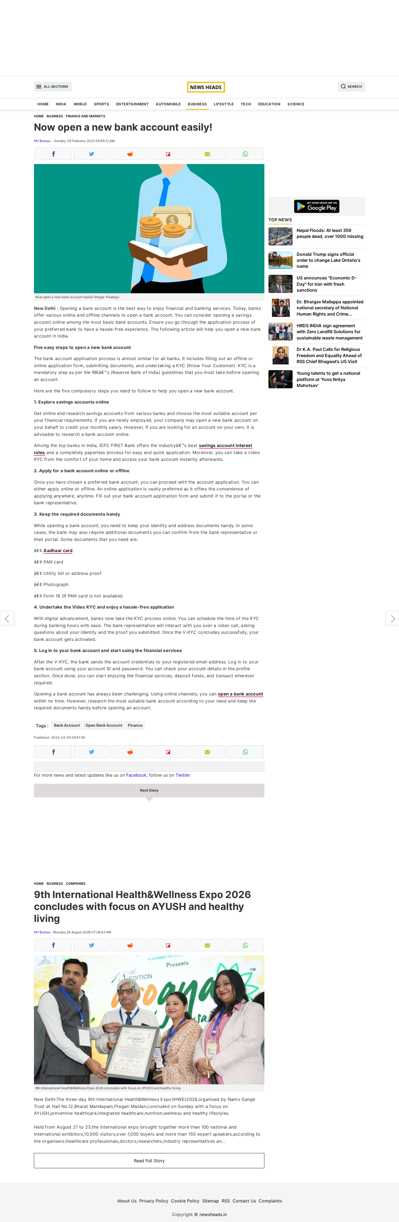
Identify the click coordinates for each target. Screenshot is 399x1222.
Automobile (168, 104)
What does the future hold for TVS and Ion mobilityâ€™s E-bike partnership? (7, 618)
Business (197, 104)
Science (295, 104)
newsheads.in (213, 1214)
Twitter (183, 775)
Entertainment (132, 104)
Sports (101, 104)
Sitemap (210, 1201)
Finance (135, 725)
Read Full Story (149, 1160)
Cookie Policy (185, 1201)
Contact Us (244, 1201)
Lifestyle (224, 104)
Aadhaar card (57, 550)
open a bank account (240, 694)
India (61, 104)
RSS (226, 1201)
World (80, 104)
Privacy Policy (153, 1201)
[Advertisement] (199, 38)
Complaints (270, 1201)
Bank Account (67, 725)
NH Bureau (42, 141)
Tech (246, 104)
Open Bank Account (104, 725)
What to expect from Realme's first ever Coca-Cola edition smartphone (392, 618)
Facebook (136, 775)
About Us (127, 1201)
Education (269, 104)
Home (43, 104)
